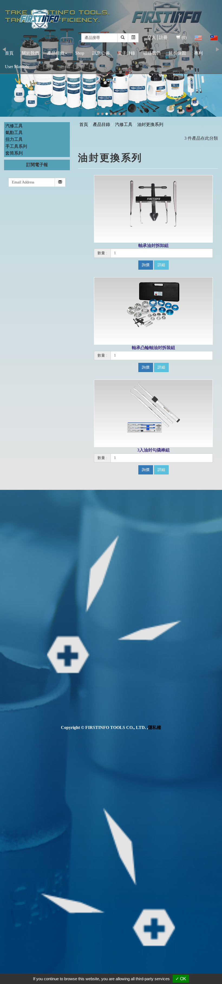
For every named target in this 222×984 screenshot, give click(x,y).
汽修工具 (14, 125)
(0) (184, 37)
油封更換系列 (150, 124)
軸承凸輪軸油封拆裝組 (153, 347)
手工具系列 (16, 146)
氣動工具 (14, 132)
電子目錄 (126, 53)
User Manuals (17, 66)
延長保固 (177, 53)
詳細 (161, 265)
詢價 (145, 265)
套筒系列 (14, 153)
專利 (198, 53)
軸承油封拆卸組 (153, 245)
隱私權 (154, 727)
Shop (79, 53)
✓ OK (180, 978)
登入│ (153, 37)
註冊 (163, 37)
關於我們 (30, 53)
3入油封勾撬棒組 (153, 450)
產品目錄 (55, 53)
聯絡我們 (152, 53)
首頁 (9, 53)
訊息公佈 (101, 53)
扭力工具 (14, 139)
